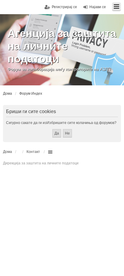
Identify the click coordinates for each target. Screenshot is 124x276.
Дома (7, 152)
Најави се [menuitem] (97, 7)
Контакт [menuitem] (33, 152)
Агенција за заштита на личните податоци (62, 46)
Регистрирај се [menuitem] (64, 7)
